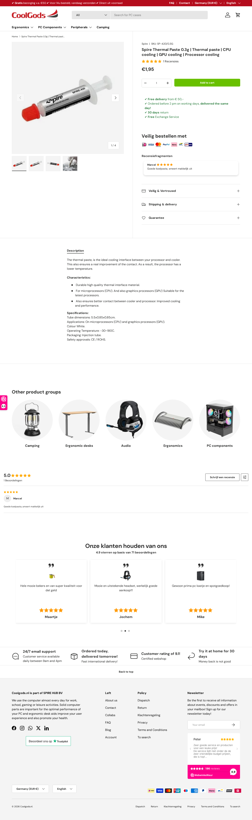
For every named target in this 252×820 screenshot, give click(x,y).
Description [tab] (75, 251)
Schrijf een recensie (222, 477)
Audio (126, 445)
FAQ (171, 3)
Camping (103, 27)
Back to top (126, 671)
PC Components (50, 27)
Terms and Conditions (152, 730)
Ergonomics (20, 27)
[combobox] (140, 15)
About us (111, 700)
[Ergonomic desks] (79, 420)
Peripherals (79, 27)
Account (111, 737)
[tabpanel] (126, 302)
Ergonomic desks (79, 445)
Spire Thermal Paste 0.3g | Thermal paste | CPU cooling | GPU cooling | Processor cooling (43, 36)
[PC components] (219, 420)
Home (15, 36)
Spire (145, 43)
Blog (108, 730)
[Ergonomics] (173, 420)
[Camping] (32, 420)
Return (142, 708)
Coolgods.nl (26, 806)
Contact (184, 3)
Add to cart (207, 82)
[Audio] (126, 420)
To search (144, 737)
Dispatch (144, 700)
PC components (220, 445)
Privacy (143, 722)
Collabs (110, 715)
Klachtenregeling (149, 715)
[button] (238, 15)
